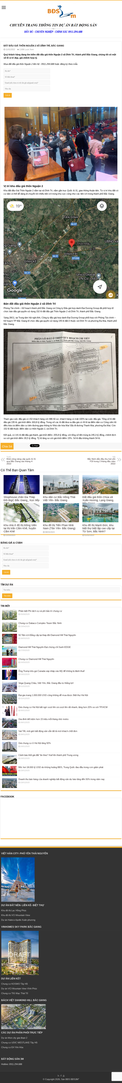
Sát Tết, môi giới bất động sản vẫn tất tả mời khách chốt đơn (47, 731)
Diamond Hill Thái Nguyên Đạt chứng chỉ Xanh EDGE (44, 647)
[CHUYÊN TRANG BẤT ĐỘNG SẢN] (61, 10)
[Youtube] (63, 1076)
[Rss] (58, 1076)
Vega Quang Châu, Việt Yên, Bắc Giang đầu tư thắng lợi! (45, 683)
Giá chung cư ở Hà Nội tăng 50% (34, 743)
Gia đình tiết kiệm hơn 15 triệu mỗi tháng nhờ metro (43, 719)
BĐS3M (74, 1079)
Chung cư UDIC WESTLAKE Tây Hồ (19, 1042)
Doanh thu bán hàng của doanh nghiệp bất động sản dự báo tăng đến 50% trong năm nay (61, 779)
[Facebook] (61, 1076)
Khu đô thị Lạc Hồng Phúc (13, 910)
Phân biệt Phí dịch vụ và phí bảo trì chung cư (40, 611)
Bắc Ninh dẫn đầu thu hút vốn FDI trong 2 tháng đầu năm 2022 (101, 460)
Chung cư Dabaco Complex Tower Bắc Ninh (40, 623)
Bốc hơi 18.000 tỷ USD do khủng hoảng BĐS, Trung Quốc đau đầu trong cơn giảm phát (60, 767)
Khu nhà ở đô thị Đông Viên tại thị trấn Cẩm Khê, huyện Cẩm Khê (20, 528)
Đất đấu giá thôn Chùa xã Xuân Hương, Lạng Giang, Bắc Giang (98, 500)
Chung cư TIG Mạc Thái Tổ (14, 993)
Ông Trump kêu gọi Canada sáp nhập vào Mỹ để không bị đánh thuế (51, 671)
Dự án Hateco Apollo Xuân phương (18, 920)
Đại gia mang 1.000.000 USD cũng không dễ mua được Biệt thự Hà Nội (53, 695)
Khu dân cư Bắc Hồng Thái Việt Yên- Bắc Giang (59, 499)
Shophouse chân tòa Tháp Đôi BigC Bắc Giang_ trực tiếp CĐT (21, 500)
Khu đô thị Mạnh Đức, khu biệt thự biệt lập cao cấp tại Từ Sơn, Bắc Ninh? (98, 528)
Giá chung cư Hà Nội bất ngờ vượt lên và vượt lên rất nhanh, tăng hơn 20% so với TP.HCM (63, 707)
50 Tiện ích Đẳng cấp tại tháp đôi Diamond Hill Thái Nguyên (47, 635)
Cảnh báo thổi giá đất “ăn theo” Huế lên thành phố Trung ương (48, 755)
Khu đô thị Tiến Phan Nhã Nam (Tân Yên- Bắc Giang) (59, 527)
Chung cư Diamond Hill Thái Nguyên (36, 659)
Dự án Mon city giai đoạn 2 (14, 1038)
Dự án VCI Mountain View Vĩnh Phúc (19, 988)
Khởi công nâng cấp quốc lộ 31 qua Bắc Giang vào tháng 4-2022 (21, 460)
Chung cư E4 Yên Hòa (12, 1047)
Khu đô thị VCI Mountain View (15, 915)
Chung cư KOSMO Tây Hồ (14, 984)
